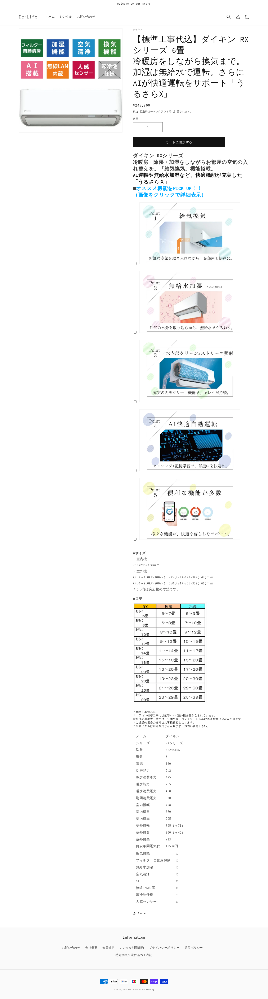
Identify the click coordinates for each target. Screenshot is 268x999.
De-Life (127, 989)
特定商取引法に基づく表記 (134, 955)
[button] (228, 16)
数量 (136, 118)
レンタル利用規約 (132, 947)
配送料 (144, 111)
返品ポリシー (193, 947)
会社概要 (91, 947)
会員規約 (108, 947)
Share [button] (142, 913)
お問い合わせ (71, 947)
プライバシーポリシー (164, 947)
